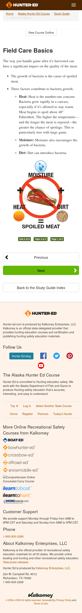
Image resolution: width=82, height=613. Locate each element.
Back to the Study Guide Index (41, 287)
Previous (41, 257)
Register (27, 414)
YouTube (41, 365)
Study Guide (62, 14)
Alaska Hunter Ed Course (34, 14)
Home (10, 14)
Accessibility (48, 600)
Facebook (43, 356)
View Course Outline (41, 32)
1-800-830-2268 (13, 536)
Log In (27, 406)
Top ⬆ (14, 406)
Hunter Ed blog (21, 356)
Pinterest (69, 356)
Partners (43, 414)
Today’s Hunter (62, 414)
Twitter (56, 356)
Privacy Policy (63, 600)
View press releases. (16, 562)
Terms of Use (41, 603)
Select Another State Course (54, 406)
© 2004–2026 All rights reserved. (23, 600)
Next (41, 270)
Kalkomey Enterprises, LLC (53, 568)
